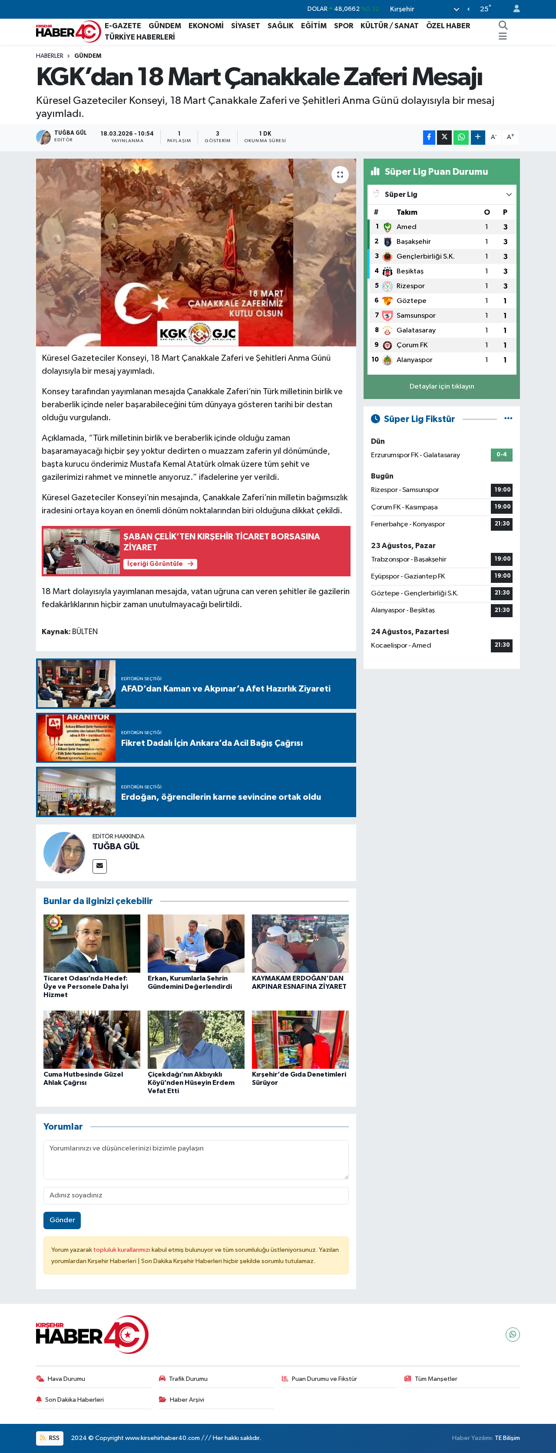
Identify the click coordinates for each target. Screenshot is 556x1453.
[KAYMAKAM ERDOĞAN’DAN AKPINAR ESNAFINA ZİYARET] (300, 943)
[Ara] (503, 26)
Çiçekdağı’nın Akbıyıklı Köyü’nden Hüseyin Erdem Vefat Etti (191, 1082)
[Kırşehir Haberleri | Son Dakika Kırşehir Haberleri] (68, 31)
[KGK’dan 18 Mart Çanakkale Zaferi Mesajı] (196, 252)
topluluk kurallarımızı (122, 1250)
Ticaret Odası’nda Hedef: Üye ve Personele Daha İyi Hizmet (85, 986)
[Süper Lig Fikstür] (508, 419)
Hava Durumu (66, 1379)
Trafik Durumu (188, 1379)
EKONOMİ (206, 26)
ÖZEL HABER (448, 26)
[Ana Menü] (503, 37)
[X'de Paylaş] (444, 137)
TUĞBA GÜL (116, 846)
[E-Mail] (100, 866)
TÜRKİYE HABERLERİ (140, 37)
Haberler (49, 56)
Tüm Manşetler (436, 1379)
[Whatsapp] (513, 1334)
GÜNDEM (165, 26)
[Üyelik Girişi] (513, 9)
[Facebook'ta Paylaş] (429, 137)
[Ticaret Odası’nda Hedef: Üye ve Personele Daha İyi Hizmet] (91, 943)
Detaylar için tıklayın (442, 386)
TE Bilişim (507, 1438)
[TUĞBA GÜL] (64, 852)
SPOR (343, 26)
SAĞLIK (281, 26)
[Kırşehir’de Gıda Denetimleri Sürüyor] (300, 1039)
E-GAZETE (123, 26)
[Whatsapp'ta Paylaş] (461, 137)
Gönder (62, 1220)
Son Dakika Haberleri (74, 1399)
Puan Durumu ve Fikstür (324, 1379)
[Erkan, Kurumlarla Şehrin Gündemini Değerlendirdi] (196, 943)
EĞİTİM (314, 26)
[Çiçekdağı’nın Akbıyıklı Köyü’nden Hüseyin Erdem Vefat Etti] (196, 1039)
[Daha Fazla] (478, 137)
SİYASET (245, 26)
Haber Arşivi (187, 1399)
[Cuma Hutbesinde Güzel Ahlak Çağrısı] (91, 1039)
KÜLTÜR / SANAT (390, 26)
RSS (54, 1438)
